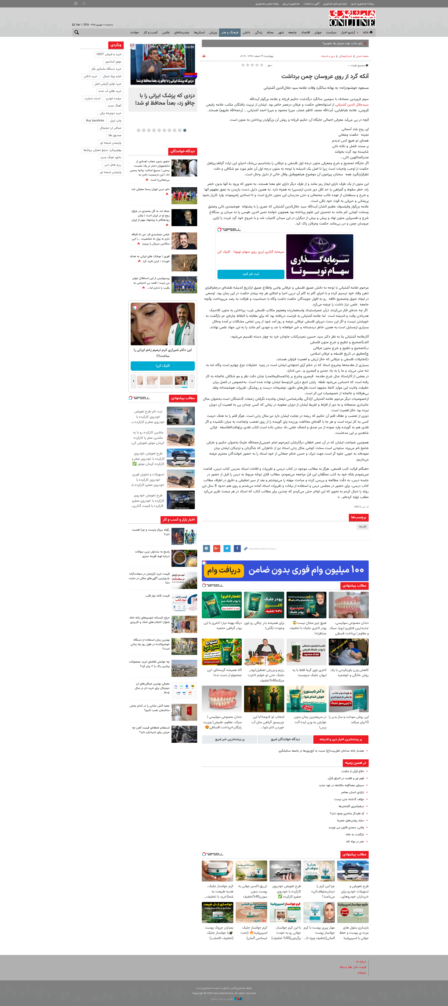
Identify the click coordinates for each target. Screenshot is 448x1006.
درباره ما (361, 961)
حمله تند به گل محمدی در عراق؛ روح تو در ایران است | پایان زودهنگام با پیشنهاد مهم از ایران (150, 215)
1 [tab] (185, 130)
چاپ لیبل (115, 120)
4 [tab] (169, 130)
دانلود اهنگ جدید (110, 157)
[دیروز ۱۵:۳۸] (184, 167)
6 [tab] (159, 130)
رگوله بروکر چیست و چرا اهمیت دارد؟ (151, 532)
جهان (318, 32)
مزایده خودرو (113, 98)
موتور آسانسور (113, 61)
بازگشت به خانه (355, 834)
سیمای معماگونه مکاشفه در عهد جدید (341, 785)
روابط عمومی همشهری (267, 4)
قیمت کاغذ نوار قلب (158, 596)
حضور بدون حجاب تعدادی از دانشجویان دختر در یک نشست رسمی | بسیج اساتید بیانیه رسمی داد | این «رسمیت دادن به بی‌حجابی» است (150, 170)
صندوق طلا (114, 135)
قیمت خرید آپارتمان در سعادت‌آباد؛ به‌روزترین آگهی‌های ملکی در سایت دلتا (149, 578)
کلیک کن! (163, 366)
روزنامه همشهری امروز (362, 4)
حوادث (134, 32)
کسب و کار (151, 32)
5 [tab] (164, 130)
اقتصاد (305, 32)
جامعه (292, 32)
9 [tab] (143, 130)
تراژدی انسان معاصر (352, 792)
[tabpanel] (162, 76)
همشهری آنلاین (350, 18)
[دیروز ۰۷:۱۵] (184, 284)
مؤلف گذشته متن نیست (349, 799)
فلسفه (362, 526)
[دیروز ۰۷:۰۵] (184, 217)
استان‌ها (199, 32)
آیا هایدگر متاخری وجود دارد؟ (347, 813)
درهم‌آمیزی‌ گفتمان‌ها (351, 806)
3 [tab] (174, 130)
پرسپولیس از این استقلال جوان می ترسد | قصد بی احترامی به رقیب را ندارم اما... (151, 283)
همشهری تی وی (291, 4)
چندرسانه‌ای (181, 32)
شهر (281, 32)
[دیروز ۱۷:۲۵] (184, 536)
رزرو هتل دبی (113, 164)
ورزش (213, 32)
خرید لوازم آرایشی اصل (107, 84)
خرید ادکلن (90, 76)
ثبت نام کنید (251, 274)
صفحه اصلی (362, 56)
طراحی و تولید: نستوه (222, 999)
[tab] (341, 739)
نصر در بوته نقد (355, 841)
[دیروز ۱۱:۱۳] (184, 558)
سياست (331, 32)
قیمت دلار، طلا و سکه (353, 967)
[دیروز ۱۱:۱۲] (184, 580)
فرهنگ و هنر (229, 32)
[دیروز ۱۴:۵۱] (184, 195)
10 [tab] (138, 130)
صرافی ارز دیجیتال (110, 128)
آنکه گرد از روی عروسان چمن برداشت (325, 76)
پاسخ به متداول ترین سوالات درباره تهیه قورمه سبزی (152, 554)
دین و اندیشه (328, 56)
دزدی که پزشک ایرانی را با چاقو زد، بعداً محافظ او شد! (165, 99)
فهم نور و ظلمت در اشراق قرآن (346, 778)
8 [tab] (149, 130)
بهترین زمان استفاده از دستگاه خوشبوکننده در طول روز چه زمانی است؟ (150, 644)
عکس (166, 32)
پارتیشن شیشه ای (110, 143)
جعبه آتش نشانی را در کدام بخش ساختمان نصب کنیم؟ (150, 708)
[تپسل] (219, 229)
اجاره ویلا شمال (112, 76)
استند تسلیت (92, 98)
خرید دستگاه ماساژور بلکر (106, 69)
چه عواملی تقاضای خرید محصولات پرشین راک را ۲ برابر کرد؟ (149, 664)
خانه (366, 32)
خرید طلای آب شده (109, 91)
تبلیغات (361, 973)
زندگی (258, 32)
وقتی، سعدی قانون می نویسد (346, 827)
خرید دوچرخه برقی (110, 113)
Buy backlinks (95, 120)
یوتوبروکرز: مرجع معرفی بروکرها (102, 150)
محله (270, 32)
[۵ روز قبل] (184, 690)
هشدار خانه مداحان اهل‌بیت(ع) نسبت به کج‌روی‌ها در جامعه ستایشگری (321, 751)
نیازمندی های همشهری (335, 4)
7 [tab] (154, 130)
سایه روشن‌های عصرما (350, 820)
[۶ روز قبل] (184, 734)
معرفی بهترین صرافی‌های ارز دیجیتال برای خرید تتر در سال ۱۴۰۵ (152, 688)
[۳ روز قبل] (184, 602)
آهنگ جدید (114, 106)
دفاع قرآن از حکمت (352, 771)
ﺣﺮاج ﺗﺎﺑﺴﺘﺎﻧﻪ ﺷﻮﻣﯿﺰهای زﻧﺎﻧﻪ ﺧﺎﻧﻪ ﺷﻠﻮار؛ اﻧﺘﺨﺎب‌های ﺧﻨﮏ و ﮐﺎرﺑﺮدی (150, 620)
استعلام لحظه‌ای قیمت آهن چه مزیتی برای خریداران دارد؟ (151, 730)
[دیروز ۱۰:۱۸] (184, 240)
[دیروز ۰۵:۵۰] (184, 262)
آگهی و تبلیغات (311, 4)
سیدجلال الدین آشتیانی (352, 104)
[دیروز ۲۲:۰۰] (162, 64)
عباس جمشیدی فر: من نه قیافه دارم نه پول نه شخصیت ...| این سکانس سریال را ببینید (151, 239)
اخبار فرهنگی (345, 56)
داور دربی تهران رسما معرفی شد (150, 189)
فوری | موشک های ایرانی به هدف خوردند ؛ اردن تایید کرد (150, 259)
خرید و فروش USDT (109, 54)
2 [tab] (179, 130)
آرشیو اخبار (348, 32)
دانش (246, 32)
